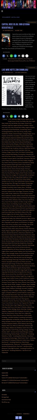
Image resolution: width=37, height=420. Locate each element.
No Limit (17, 247)
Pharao (11, 257)
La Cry (7, 216)
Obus (7, 253)
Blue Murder (30, 144)
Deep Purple (9, 166)
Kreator (17, 214)
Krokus (25, 214)
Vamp (32, 307)
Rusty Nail (29, 272)
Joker (6, 210)
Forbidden (4, 187)
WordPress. (26, 414)
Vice (5, 313)
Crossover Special (11, 158)
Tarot (33, 294)
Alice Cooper (21, 123)
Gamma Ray (11, 189)
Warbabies (8, 321)
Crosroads (4, 158)
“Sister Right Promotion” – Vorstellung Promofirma (20, 348)
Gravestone (25, 191)
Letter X (11, 220)
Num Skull (25, 251)
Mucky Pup (16, 243)
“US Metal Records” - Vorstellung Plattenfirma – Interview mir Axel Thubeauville (18, 350)
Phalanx (7, 257)
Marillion (26, 228)
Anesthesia (4, 125)
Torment (33, 301)
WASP (19, 323)
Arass (9, 127)
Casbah (16, 150)
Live (27, 61)
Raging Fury (7, 266)
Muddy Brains (23, 243)
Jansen (26, 206)
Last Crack (28, 216)
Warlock (24, 321)
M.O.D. (16, 226)
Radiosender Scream (29, 263)
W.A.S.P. (31, 319)
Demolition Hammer (7, 169)
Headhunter (8, 195)
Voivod (25, 315)
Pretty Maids (22, 259)
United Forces (10, 307)
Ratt (30, 266)
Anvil (3, 127)
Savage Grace (30, 276)
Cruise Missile (19, 158)
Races (22, 263)
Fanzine (27, 181)
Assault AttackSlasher (14, 129)
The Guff (6, 299)
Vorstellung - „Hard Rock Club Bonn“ (10, 317)
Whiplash (4, 325)
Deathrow (28, 164)
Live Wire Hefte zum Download (15, 69)
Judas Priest (26, 210)
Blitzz (20, 144)
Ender (13, 177)
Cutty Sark (32, 158)
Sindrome (24, 282)
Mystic (3, 245)
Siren (31, 282)
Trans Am (15, 303)
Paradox (19, 255)
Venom (31, 311)
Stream (10, 290)
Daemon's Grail (16, 160)
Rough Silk (26, 270)
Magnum (28, 226)
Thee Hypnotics (25, 299)
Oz (2, 255)
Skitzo (5, 284)
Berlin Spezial (30, 138)
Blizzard (24, 144)
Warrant (28, 321)
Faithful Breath (21, 181)
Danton (6, 162)
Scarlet (21, 278)
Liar (14, 220)
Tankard (25, 294)
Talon (18, 294)
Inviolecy (4, 206)
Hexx (23, 199)
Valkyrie (29, 307)
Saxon (8, 278)
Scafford (12, 278)
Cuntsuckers (27, 158)
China (16, 152)
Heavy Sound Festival (22, 197)
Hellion (10, 199)
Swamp (29, 292)
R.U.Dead (18, 263)
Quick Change (12, 263)
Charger (9, 152)
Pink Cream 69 (22, 257)
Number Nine (31, 251)
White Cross (9, 325)
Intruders (29, 204)
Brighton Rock (29, 146)
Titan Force (16, 301)
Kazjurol (24, 212)
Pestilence (27, 255)
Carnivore (6, 150)
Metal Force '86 (29, 233)
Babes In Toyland (20, 136)
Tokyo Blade (22, 301)
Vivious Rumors (20, 315)
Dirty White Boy (11, 173)
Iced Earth (30, 202)
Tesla (3, 297)
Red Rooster (14, 268)
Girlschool (31, 189)
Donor (7, 175)
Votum (21, 319)
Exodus (24, 179)
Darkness (15, 162)
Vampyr (3, 309)
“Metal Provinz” (21, 338)
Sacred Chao (13, 274)
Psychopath (9, 261)
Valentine (24, 307)
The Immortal (11, 299)
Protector (4, 261)
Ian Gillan (21, 202)
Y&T (31, 327)
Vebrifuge (14, 309)
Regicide (19, 268)
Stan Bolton (29, 286)
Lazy (14, 218)
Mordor (3, 241)
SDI (2, 280)
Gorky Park (4, 191)
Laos (15, 216)
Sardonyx (17, 276)
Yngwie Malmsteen (6, 330)
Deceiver (4, 166)
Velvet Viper (24, 309)
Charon (13, 152)
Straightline (30, 288)
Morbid (26, 239)
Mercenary (32, 230)
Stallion (24, 286)
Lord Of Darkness (23, 222)
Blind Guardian (10, 144)
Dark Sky (11, 162)
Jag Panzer (22, 206)
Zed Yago (21, 330)
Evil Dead (16, 179)
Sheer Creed (26, 280)
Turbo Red (7, 305)
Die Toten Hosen (24, 171)
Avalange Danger (27, 133)
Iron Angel (12, 206)
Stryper (24, 290)
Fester (10, 183)
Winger (7, 327)
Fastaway (31, 181)
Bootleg (7, 146)
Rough (22, 270)
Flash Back (4, 185)
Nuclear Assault (9, 251)
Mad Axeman (22, 226)
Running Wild (20, 272)
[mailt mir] (20, 417)
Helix (7, 199)
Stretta (20, 290)
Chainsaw (4, 152)
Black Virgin (12, 142)
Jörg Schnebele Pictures (17, 61)
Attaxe (29, 131)
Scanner (17, 278)
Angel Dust (10, 125)
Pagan (8, 255)
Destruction (4, 171)
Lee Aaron (24, 218)
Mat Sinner (31, 228)
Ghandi (27, 189)
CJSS (32, 154)
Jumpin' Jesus (5, 212)
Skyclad (9, 284)
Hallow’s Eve (16, 193)
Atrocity (21, 131)
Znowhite (4, 332)
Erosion (30, 177)
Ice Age (25, 202)
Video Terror (21, 313)
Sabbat (3, 274)
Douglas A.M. (15, 175)
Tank (22, 294)
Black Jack (31, 140)
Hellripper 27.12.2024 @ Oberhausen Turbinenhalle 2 (15, 380)
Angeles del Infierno (18, 125)
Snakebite (32, 284)
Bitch (27, 140)
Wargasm (19, 321)
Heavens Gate (24, 195)
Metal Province (28, 235)
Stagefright (19, 286)
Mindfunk (19, 237)
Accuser (18, 121)
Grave (13, 191)
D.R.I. (10, 160)
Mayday (4, 230)
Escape (3, 179)
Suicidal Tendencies (22, 292)
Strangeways (5, 290)
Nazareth (4, 247)
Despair (23, 169)
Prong (31, 259)
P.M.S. (5, 255)
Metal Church (22, 233)
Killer (27, 212)
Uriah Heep (17, 307)
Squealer (8, 286)
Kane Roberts (18, 212)
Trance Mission (9, 303)
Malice (13, 228)
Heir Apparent (31, 197)
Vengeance (4, 311)
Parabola (19, 414)
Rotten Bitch (17, 270)
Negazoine (9, 247)
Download (21, 175)
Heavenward (32, 195)
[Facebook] (16, 417)
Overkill (21, 253)
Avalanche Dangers (17, 133)
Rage (3, 266)
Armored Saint (17, 127)
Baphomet (13, 138)
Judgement (31, 210)
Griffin (6, 193)
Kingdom (9, 214)
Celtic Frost (27, 150)
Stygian (3, 292)
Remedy (24, 268)
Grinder (10, 193)
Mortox (21, 241)
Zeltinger (26, 330)
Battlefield (19, 138)
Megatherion (19, 230)
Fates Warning (5, 183)
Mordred (8, 241)
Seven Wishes (11, 280)
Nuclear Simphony (18, 251)
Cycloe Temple (5, 160)
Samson (7, 276)
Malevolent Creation (6, 228)
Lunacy (7, 226)
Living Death (7, 222)
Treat (20, 303)
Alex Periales (14, 123)
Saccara (7, 274)
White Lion (15, 325)
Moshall (26, 241)
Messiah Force (14, 233)
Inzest (7, 206)
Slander (13, 284)
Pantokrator (13, 255)
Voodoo (29, 315)
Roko (12, 270)
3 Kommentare (32, 67)
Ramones (19, 266)
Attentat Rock (5, 133)
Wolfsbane (19, 327)
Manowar (21, 228)
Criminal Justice (19, 156)
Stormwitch (24, 288)
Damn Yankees (23, 160)
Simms (19, 282)
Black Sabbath (5, 142)
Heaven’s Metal (5, 197)
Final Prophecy (21, 183)
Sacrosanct (26, 274)
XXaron (28, 327)
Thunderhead (5, 301)
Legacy (29, 218)
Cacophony (15, 148)
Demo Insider (21, 166)
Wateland (23, 323)
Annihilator (26, 125)
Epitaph (21, 177)
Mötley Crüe (31, 241)
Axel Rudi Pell (9, 136)
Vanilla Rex (8, 309)
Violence (4, 315)
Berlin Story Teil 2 (12, 140)
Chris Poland (22, 152)
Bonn (16, 59)
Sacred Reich (20, 274)
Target (29, 294)
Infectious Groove (6, 204)
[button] (3, 55)
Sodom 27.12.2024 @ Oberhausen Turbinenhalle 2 (14, 378)
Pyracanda (28, 261)
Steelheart (12, 288)
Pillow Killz (16, 257)
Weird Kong (29, 323)
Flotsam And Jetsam (21, 185)
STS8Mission (32, 61)
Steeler (7, 288)
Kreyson (22, 214)
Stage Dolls (13, 286)
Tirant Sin (11, 301)
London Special (14, 222)
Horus (3, 202)
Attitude (10, 133)
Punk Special (16, 261)
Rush (25, 272)
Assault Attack (5, 129)
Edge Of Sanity (7, 177)
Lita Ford (30, 220)
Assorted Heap (23, 129)
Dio (6, 173)
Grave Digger (19, 191)
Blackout (17, 142)
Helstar (20, 199)
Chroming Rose (21, 154)
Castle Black (21, 150)
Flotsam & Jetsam (11, 185)
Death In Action (22, 164)
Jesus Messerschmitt (18, 208)
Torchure (28, 301)
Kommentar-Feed (6, 399)
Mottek (9, 243)
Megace (8, 230)
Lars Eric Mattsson (21, 216)
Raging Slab (13, 266)
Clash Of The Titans (6, 156)
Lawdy (10, 218)
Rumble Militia (13, 272)
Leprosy (4, 220)
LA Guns (11, 216)
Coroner (13, 156)
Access (13, 121)
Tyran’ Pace (25, 305)
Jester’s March (8, 208)
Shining (32, 280)
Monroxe (24, 237)
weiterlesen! (6, 52)
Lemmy (33, 218)
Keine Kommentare (32, 22)
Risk (10, 270)
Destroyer (27, 169)
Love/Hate (15, 224)
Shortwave (4, 282)
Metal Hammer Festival (7, 235)
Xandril (24, 327)
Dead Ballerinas (26, 162)
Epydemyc (25, 177)
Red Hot (9, 268)
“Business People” (15, 334)
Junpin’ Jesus (11, 212)
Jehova (30, 206)
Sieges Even (14, 282)
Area (12, 127)
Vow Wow (26, 319)
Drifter (26, 175)
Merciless (4, 233)
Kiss (12, 214)
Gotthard (9, 191)
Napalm (19, 245)
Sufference (14, 292)
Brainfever (18, 146)
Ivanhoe (17, 206)
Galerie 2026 (5, 373)
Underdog (4, 307)
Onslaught (11, 253)
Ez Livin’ (8, 181)
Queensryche (5, 263)
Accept (9, 121)
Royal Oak (7, 272)
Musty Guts (29, 243)
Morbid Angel (32, 239)
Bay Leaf (24, 138)
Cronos (33, 156)
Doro (10, 175)
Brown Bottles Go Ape (7, 148)
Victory (16, 313)
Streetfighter (15, 290)
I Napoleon (15, 202)
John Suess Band (27, 208)
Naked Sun (14, 245)
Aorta (6, 127)
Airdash (6, 123)
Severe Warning (19, 280)
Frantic (15, 187)
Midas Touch (13, 237)
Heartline (14, 195)
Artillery (23, 127)
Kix (14, 214)
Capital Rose (20, 59)
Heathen (19, 195)
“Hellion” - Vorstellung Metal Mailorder (17, 336)
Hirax (26, 199)
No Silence (16, 249)
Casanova (11, 150)
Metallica (7, 237)
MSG (12, 243)
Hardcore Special (23, 193)
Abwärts (27, 119)
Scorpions (32, 278)
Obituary (4, 253)
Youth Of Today (15, 330)
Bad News (27, 136)
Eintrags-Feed (5, 397)
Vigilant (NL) (28, 313)
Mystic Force (8, 245)
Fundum (19, 187)
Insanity (24, 204)
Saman (3, 276)
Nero (13, 247)
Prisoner (27, 259)
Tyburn (12, 305)
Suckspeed (8, 292)
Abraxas (23, 119)
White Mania (21, 325)
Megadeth (12, 230)
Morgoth (13, 241)
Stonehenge (18, 288)
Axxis (14, 136)
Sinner (28, 282)
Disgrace (17, 173)
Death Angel (15, 164)
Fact (16, 181)
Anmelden (4, 394)
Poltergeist (29, 257)
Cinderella (28, 154)
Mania (17, 228)
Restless (28, 268)
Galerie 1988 (18, 30)
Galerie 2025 (5, 375)
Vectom (18, 309)
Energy (16, 177)
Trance (3, 303)
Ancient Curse (28, 123)
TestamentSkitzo (14, 297)
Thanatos (21, 297)
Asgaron (28, 127)
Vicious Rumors (10, 313)
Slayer (28, 284)
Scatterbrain (26, 278)
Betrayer (19, 140)
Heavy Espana (13, 197)
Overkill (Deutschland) (28, 253)
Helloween (15, 199)
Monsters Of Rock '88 (9, 239)
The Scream (18, 299)
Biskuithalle (11, 59)
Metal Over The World (18, 235)
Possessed (4, 259)
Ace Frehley (23, 121)
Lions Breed (19, 220)
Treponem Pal (25, 303)
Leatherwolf (18, 218)
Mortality (17, 241)
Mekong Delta (26, 230)
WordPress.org (5, 402)
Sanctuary (12, 276)
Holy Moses (31, 199)
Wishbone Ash (13, 327)
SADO (30, 274)
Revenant (4, 270)
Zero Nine (31, 330)
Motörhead (4, 243)
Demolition (27, 166)
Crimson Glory (27, 156)
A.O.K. (10, 119)
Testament (7, 297)
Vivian (14, 315)
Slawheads (23, 284)
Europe (11, 179)
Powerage (9, 259)
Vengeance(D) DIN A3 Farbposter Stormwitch (18, 311)
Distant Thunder (24, 173)
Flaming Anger (29, 183)
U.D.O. (30, 305)
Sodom (3, 286)
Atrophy (26, 131)
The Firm (26, 297)
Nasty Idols (24, 245)
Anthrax (31, 125)
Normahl (28, 249)
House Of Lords (9, 202)
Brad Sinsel (12, 146)
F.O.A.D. (13, 181)
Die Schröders (16, 171)
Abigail (18, 119)
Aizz (10, 123)
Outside (16, 253)
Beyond (23, 140)
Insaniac (20, 204)
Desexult (18, 169)
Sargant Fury (23, 276)
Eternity (7, 179)
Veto (3, 313)
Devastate (10, 171)
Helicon (3, 199)
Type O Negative (18, 305)
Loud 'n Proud (9, 224)
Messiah (9, 233)
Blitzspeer (16, 144)
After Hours (29, 121)
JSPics (24, 61)
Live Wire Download (21, 72)
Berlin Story (4, 140)
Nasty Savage (31, 245)
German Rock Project (20, 189)
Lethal (7, 220)
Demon (14, 169)
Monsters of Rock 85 (19, 239)
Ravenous (4, 268)
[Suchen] (33, 361)
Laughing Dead (5, 218)
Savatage (4, 278)
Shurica (9, 282)
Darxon (20, 162)
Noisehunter (22, 249)
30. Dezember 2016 (8, 30)
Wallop (3, 321)
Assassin (32, 127)
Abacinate (14, 119)
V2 (20, 307)
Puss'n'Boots (22, 261)
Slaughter (18, 284)
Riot (8, 270)
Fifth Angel (15, 183)
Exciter (20, 179)
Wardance (13, 321)
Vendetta (29, 309)
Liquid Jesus (25, 220)
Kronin (29, 214)
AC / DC (31, 119)
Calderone (21, 148)
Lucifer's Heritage (22, 224)
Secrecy (6, 280)
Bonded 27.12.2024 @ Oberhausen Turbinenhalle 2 (14, 383)
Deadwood (8, 164)
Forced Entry (27, 59)
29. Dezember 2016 (8, 72)
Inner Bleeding (14, 204)
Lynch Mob (11, 226)
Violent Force (9, 315)
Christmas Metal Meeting (11, 154)
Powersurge (15, 259)
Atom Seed (16, 131)
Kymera (3, 216)
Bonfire (3, 146)
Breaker (23, 146)
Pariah (22, 255)
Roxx (31, 270)
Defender (15, 166)
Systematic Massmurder (11, 294)
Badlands (8, 138)
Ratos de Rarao (25, 266)
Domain (30, 173)
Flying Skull (28, 185)
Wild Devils (27, 325)
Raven (33, 266)
